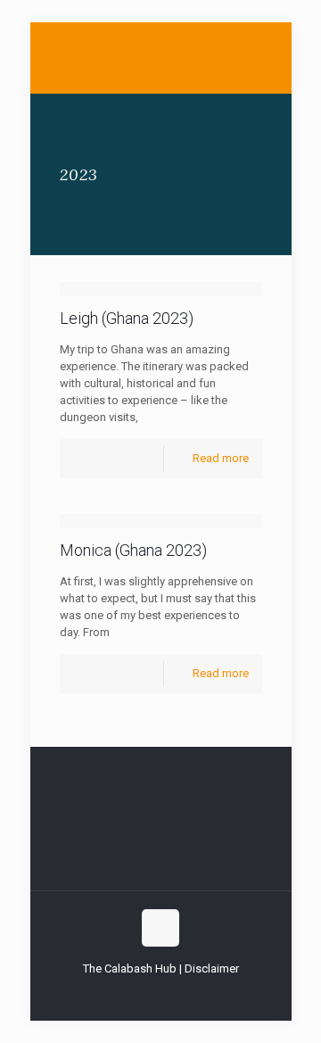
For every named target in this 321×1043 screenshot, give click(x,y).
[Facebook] (124, 994)
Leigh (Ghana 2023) (126, 318)
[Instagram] (196, 994)
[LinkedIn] (172, 994)
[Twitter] (148, 994)
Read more (221, 458)
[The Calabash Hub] (161, 58)
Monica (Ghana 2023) (133, 550)
